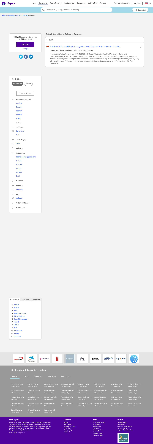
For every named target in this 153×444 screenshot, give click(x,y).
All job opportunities (99, 422)
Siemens (17, 336)
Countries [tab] (36, 299)
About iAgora (67, 424)
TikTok (16, 322)
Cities (26, 376)
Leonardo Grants (97, 433)
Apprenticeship (55, 3)
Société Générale (20, 319)
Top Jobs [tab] (25, 299)
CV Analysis (142, 10)
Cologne (19, 198)
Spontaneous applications (26, 157)
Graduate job (69, 3)
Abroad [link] (28, 84)
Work (4, 16)
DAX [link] (18, 176)
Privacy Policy (68, 430)
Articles (103, 3)
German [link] (19, 115)
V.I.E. (18, 135)
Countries (15, 376)
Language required (23, 99)
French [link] (19, 107)
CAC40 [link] (18, 161)
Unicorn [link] (19, 164)
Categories (38, 376)
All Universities (121, 422)
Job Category (21, 140)
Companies (81, 3)
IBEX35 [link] (19, 172)
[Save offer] (140, 46)
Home (34, 3)
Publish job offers (98, 435)
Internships (11, 16)
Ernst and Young (20, 313)
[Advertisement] (76, 25)
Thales (16, 325)
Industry (19, 148)
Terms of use (67, 428)
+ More (19, 122)
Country (19, 186)
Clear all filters (25, 93)
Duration (19, 181)
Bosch (16, 305)
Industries (52, 376)
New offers (20, 208)
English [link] (19, 103)
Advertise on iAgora (69, 426)
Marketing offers (98, 430)
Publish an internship (122, 3)
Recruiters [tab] (14, 299)
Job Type (19, 127)
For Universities (122, 428)
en (149, 3)
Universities (92, 3)
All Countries (121, 424)
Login (26, 49)
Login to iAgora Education (125, 430)
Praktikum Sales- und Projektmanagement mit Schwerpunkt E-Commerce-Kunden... (85, 46)
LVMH (16, 307)
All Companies (97, 424)
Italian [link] (18, 118)
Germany (25, 16)
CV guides (96, 431)
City (17, 194)
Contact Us (67, 431)
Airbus (16, 333)
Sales (18, 16)
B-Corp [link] (18, 168)
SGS (15, 328)
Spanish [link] (19, 111)
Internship (43, 3)
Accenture (18, 330)
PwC (16, 310)
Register (25, 44)
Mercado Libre (19, 316)
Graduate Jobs (97, 426)
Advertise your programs (124, 426)
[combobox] (76, 9)
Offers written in (22, 203)
